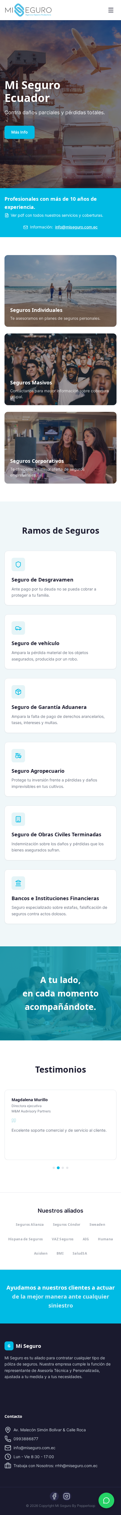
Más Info (19, 132)
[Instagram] (66, 1496)
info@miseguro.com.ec (76, 227)
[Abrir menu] (110, 10)
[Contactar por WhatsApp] (106, 1500)
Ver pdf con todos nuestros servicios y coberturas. (57, 215)
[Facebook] (54, 1496)
